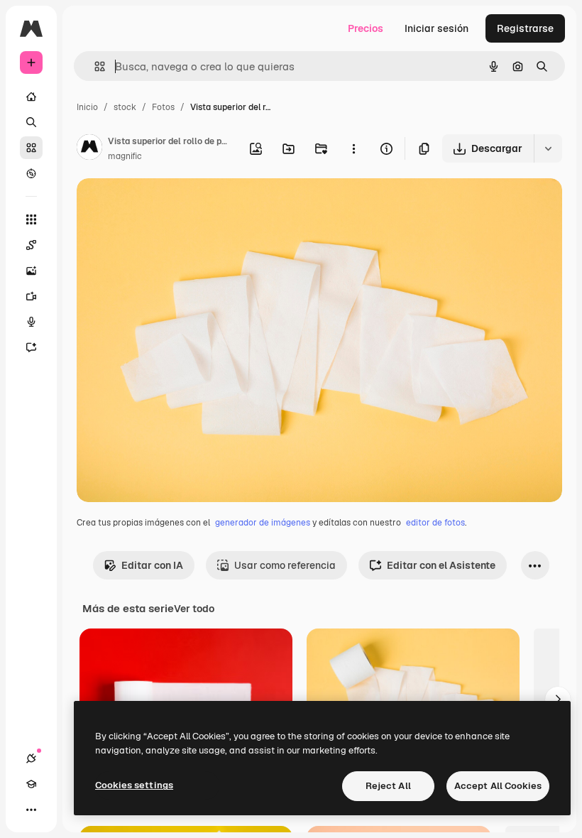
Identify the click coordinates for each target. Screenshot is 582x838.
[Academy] (31, 784)
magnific (125, 156)
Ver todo (194, 608)
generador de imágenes (262, 522)
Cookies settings (134, 785)
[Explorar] (31, 173)
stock (125, 107)
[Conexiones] (31, 758)
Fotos (163, 107)
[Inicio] (31, 96)
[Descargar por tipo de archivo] (548, 148)
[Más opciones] (353, 148)
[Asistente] (31, 347)
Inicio (87, 107)
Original (167, 205)
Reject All (388, 786)
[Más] (31, 809)
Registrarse (525, 28)
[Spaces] (31, 245)
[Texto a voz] (31, 321)
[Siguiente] (558, 699)
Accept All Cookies (498, 786)
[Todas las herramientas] (31, 219)
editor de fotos (435, 522)
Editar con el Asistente (441, 565)
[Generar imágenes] (31, 270)
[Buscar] (31, 122)
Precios (365, 28)
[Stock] (31, 147)
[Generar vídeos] (31, 296)
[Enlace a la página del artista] (89, 149)
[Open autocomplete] (94, 66)
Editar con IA (152, 565)
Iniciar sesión (436, 28)
